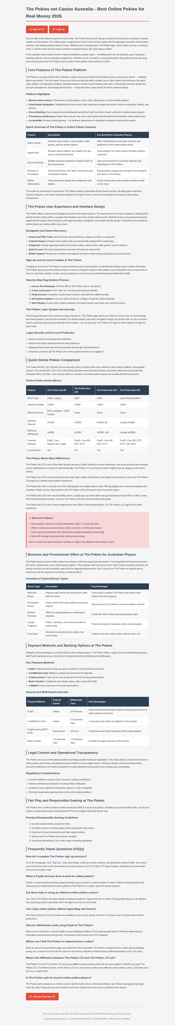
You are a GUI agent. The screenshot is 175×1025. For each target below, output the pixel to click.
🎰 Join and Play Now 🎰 (42, 996)
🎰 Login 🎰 (58, 29)
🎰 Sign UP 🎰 (36, 29)
